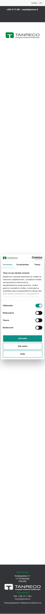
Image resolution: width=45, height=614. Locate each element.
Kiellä (22, 354)
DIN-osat (22, 428)
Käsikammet (22, 201)
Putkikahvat (23, 185)
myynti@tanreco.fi (30, 9)
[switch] (38, 313)
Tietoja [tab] (37, 265)
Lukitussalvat (22, 152)
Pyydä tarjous (22, 128)
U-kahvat (22, 168)
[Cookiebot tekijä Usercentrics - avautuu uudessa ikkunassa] (32, 257)
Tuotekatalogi (22, 444)
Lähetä (23, 19)
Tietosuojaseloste (11, 604)
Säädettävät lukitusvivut (22, 234)
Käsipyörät (22, 412)
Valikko (34, 3)
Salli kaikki (22, 338)
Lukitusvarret (22, 217)
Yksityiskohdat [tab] (22, 265)
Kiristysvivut (22, 250)
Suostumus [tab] (8, 265)
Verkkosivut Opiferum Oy (30, 604)
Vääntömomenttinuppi (22, 396)
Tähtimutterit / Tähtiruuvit (22, 363)
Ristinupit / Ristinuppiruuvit (22, 379)
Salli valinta (22, 346)
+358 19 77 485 (13, 9)
